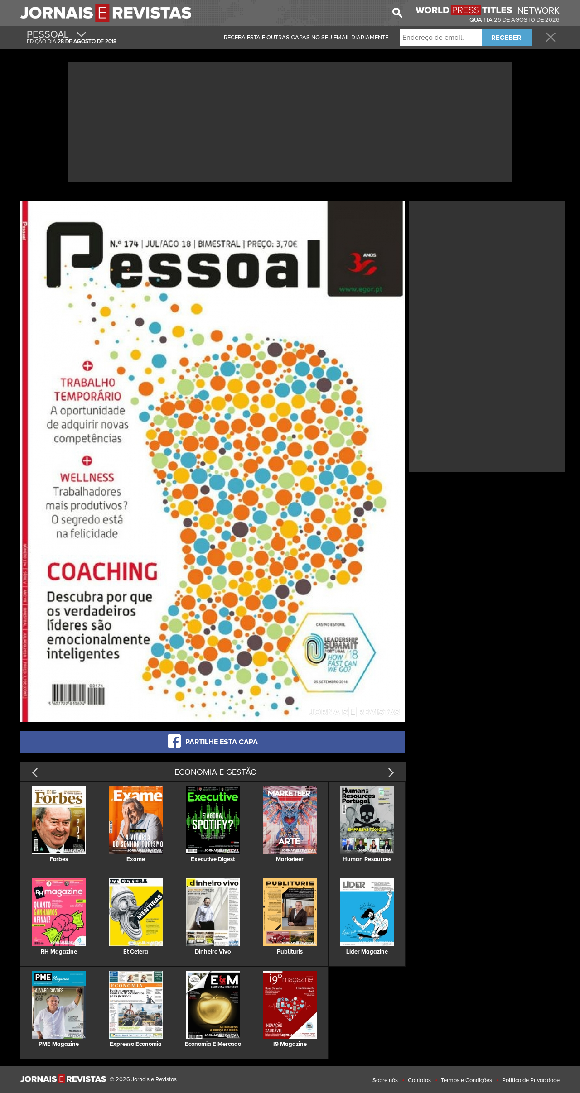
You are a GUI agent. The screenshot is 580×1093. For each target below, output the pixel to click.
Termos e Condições (466, 1080)
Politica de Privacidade (531, 1080)
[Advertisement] (290, 121)
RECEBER (506, 38)
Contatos (419, 1080)
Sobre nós (385, 1080)
